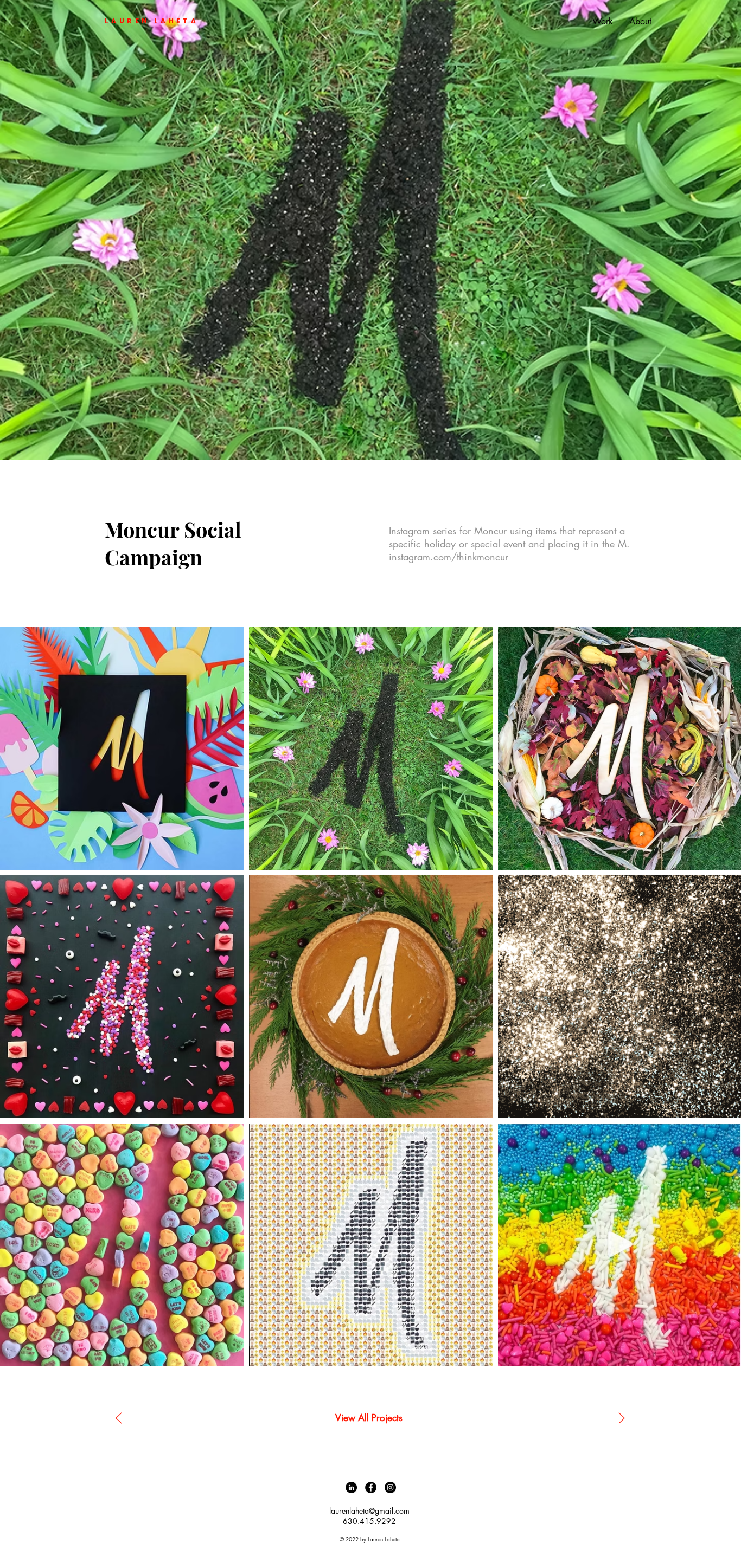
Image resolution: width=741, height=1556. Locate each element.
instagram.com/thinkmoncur (448, 556)
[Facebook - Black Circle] (370, 1487)
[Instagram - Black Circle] (390, 1487)
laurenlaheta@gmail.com (369, 1511)
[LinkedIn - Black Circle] (351, 1487)
